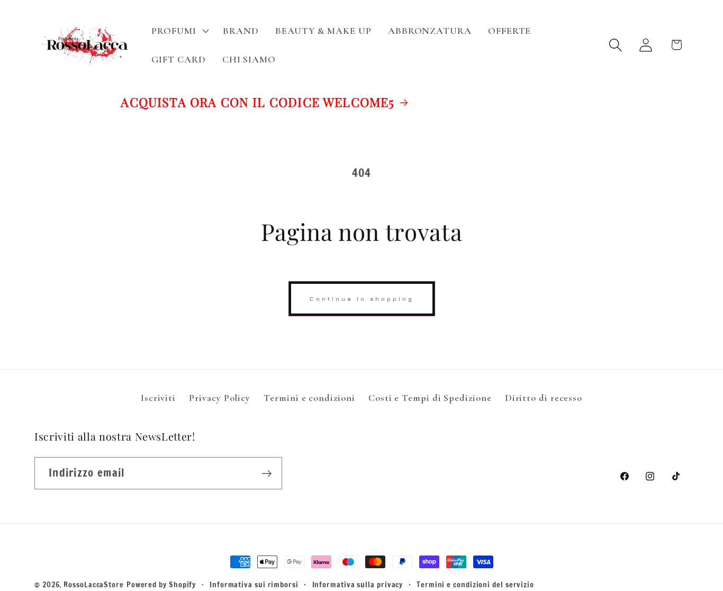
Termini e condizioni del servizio (475, 584)
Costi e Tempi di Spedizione (430, 398)
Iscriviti (158, 398)
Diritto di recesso (543, 398)
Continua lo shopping (362, 298)
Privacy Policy (219, 398)
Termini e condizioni (309, 398)
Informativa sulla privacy (357, 584)
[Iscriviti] (266, 474)
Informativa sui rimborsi (254, 584)
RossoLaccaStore (94, 584)
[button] (179, 30)
